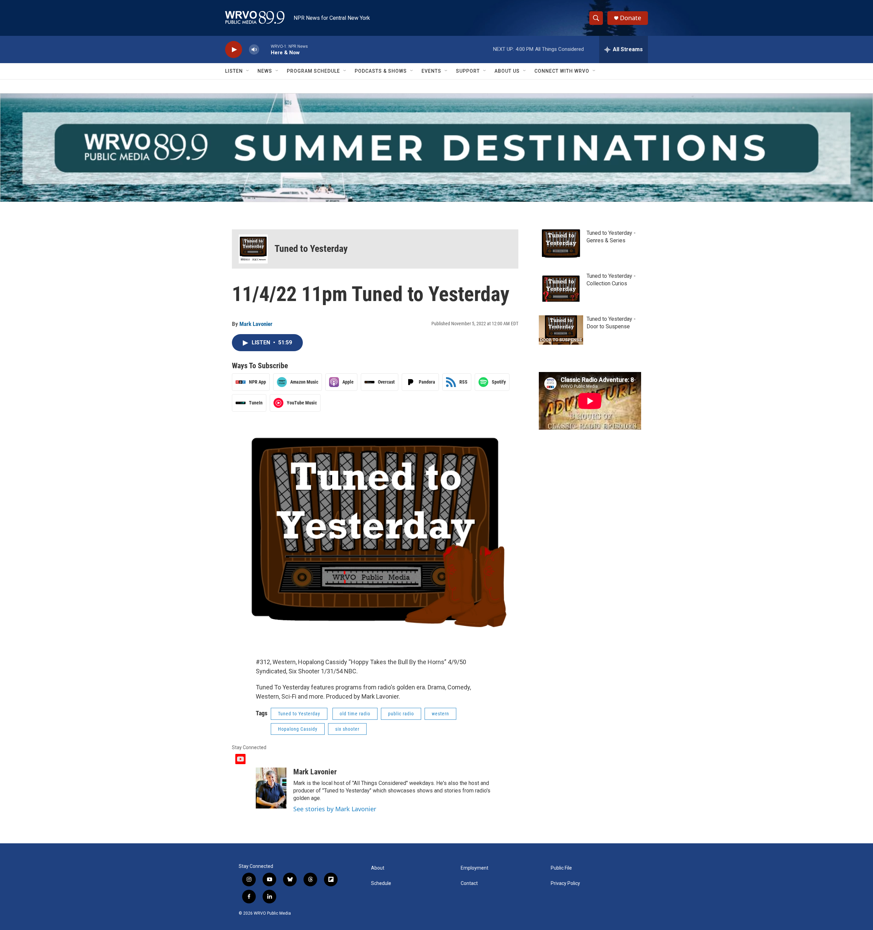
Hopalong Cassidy (297, 729)
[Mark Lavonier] (271, 788)
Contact (469, 883)
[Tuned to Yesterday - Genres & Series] (561, 244)
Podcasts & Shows (381, 71)
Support (468, 71)
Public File (561, 868)
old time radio (355, 713)
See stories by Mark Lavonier (334, 809)
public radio (401, 713)
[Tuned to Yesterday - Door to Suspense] (561, 330)
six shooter (347, 729)
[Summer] (436, 148)
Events (431, 71)
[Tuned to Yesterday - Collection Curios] (561, 287)
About (377, 868)
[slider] (265, 49)
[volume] (254, 49)
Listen (234, 71)
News (264, 71)
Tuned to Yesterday (311, 248)
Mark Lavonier (255, 323)
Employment (474, 868)
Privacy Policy (565, 883)
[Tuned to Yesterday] (253, 248)
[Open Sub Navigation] (248, 71)
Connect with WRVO (561, 71)
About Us (507, 71)
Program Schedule (313, 71)
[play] (233, 50)
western (440, 713)
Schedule (381, 883)
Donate (630, 18)
